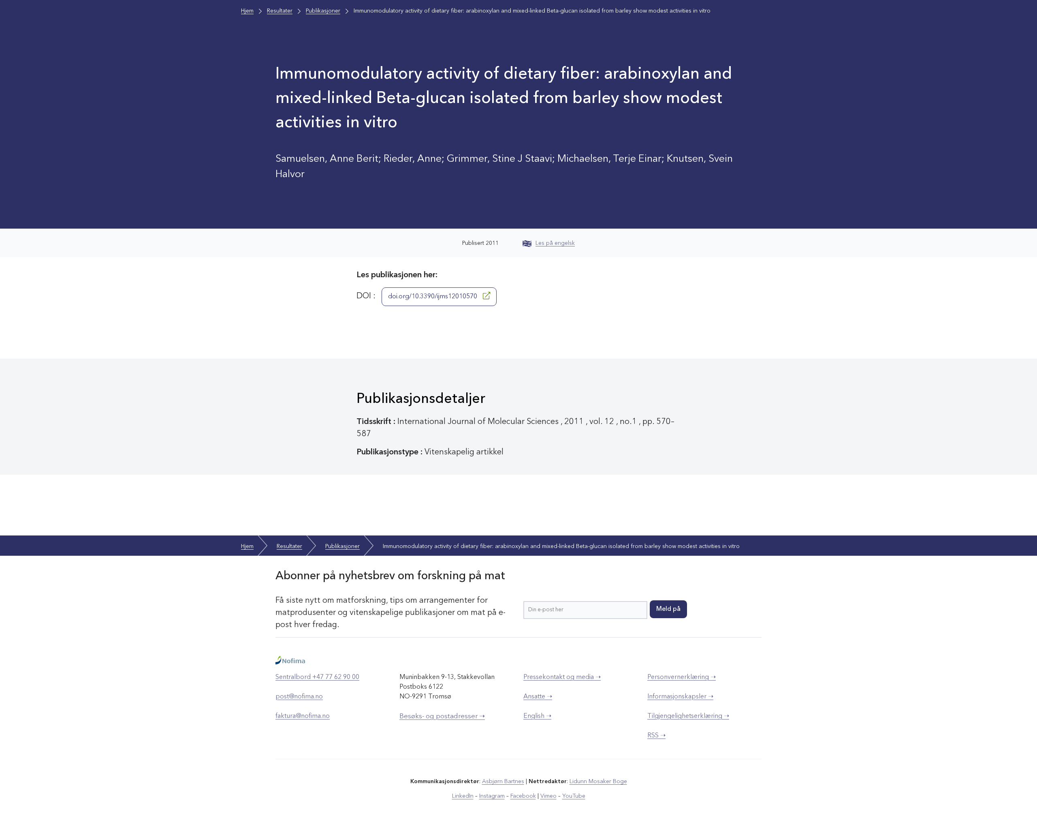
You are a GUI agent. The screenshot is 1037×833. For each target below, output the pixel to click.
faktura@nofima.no (302, 716)
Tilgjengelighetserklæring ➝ (688, 716)
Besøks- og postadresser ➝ (442, 716)
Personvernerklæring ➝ (681, 677)
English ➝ (537, 716)
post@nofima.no (299, 697)
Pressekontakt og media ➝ (562, 677)
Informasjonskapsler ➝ (680, 697)
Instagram (492, 796)
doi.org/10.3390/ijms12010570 (433, 296)
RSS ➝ (656, 735)
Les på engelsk (555, 243)
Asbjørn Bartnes (503, 781)
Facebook (523, 796)
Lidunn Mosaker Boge (598, 781)
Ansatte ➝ (537, 697)
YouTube (573, 796)
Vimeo (548, 796)
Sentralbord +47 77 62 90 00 (317, 677)
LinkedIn (463, 796)
